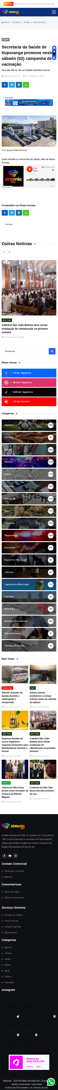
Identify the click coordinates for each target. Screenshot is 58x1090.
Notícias (17, 22)
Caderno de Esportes (14, 898)
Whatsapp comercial (14, 871)
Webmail (7, 1080)
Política (6, 783)
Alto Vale (7, 320)
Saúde (27, 22)
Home (7, 22)
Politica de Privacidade (16, 1087)
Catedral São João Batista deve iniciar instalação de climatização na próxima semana (25, 329)
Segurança (7, 688)
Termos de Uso (40, 1087)
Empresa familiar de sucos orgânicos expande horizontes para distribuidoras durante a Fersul (15, 745)
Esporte (8, 947)
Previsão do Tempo (14, 915)
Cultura (8, 953)
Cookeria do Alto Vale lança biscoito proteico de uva (42, 790)
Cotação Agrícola (13, 927)
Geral (7, 971)
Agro (33, 688)
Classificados (11, 933)
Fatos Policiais (11, 921)
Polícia (8, 965)
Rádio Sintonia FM (8, 189)
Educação (9, 982)
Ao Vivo (8, 4)
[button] (4, 252)
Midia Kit (8, 877)
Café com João (12, 892)
